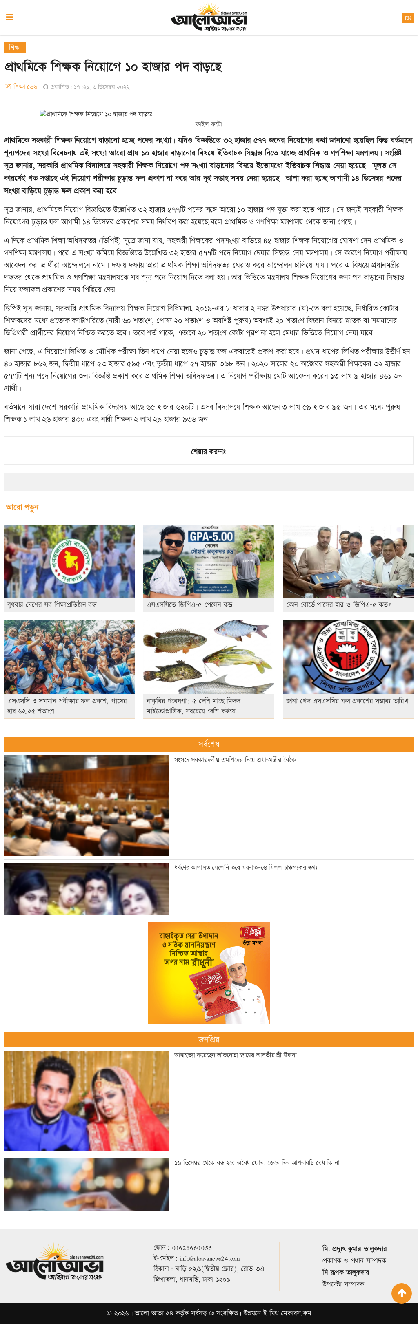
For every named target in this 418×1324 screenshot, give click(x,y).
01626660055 (192, 1248)
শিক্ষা (15, 48)
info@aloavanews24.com (210, 1258)
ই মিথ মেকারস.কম (287, 1313)
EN (408, 18)
